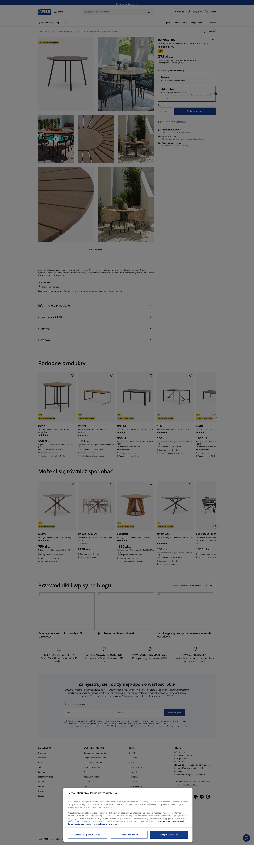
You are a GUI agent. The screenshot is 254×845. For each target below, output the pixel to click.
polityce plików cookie (108, 824)
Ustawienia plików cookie (87, 834)
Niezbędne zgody (129, 834)
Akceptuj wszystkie (169, 834)
